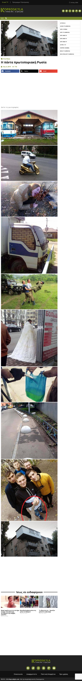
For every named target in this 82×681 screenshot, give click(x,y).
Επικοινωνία (18, 674)
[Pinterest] (73, 11)
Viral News (6, 59)
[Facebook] (63, 11)
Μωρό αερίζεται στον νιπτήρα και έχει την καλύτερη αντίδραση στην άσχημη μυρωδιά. (10, 612)
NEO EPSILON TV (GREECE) (67, 54)
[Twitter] (66, 11)
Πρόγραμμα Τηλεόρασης (20, 2)
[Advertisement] (29, 89)
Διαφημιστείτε (31, 674)
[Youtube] (79, 11)
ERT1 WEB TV (63, 35)
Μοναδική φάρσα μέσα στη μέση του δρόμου (28, 611)
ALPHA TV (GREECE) (65, 26)
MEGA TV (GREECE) (65, 51)
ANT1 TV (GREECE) (65, 32)
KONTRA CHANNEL (64, 47)
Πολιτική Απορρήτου (48, 674)
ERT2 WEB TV (63, 38)
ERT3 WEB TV (63, 41)
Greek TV (5, 2)
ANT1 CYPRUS (63, 29)
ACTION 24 (62, 23)
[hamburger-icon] (2, 18)
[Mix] (76, 11)
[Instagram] (69, 11)
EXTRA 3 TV (63, 44)
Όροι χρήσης (64, 674)
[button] (5, 18)
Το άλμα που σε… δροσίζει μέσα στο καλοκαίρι (47, 611)
